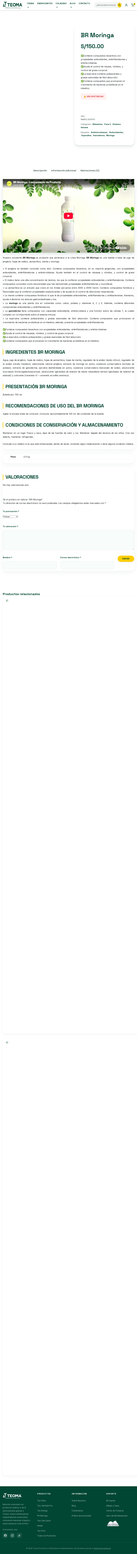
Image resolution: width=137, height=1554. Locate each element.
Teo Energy (42, 1510)
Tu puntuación (11, 511)
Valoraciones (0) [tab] (89, 170)
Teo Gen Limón (44, 1520)
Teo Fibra (41, 1500)
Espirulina (86, 135)
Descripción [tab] (40, 170)
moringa (13, 303)
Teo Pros (41, 1531)
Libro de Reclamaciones (117, 1516)
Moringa (110, 135)
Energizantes (44, 3)
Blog (74, 1506)
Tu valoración (10, 526)
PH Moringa (42, 1516)
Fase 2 (107, 124)
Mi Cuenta (110, 1500)
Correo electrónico (70, 557)
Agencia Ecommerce (102, 1548)
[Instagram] (12, 1535)
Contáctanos (77, 1510)
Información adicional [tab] (63, 170)
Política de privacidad (81, 1516)
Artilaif (40, 1526)
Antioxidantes (116, 132)
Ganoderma (99, 135)
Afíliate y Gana (112, 1506)
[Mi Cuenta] (126, 5)
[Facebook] (5, 1535)
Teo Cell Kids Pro (45, 1506)
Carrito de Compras (115, 1510)
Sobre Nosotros (79, 1500)
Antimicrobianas (99, 132)
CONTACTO (84, 3)
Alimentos (97, 124)
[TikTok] (19, 1535)
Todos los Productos (46, 1536)
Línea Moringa (77, 257)
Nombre (7, 557)
